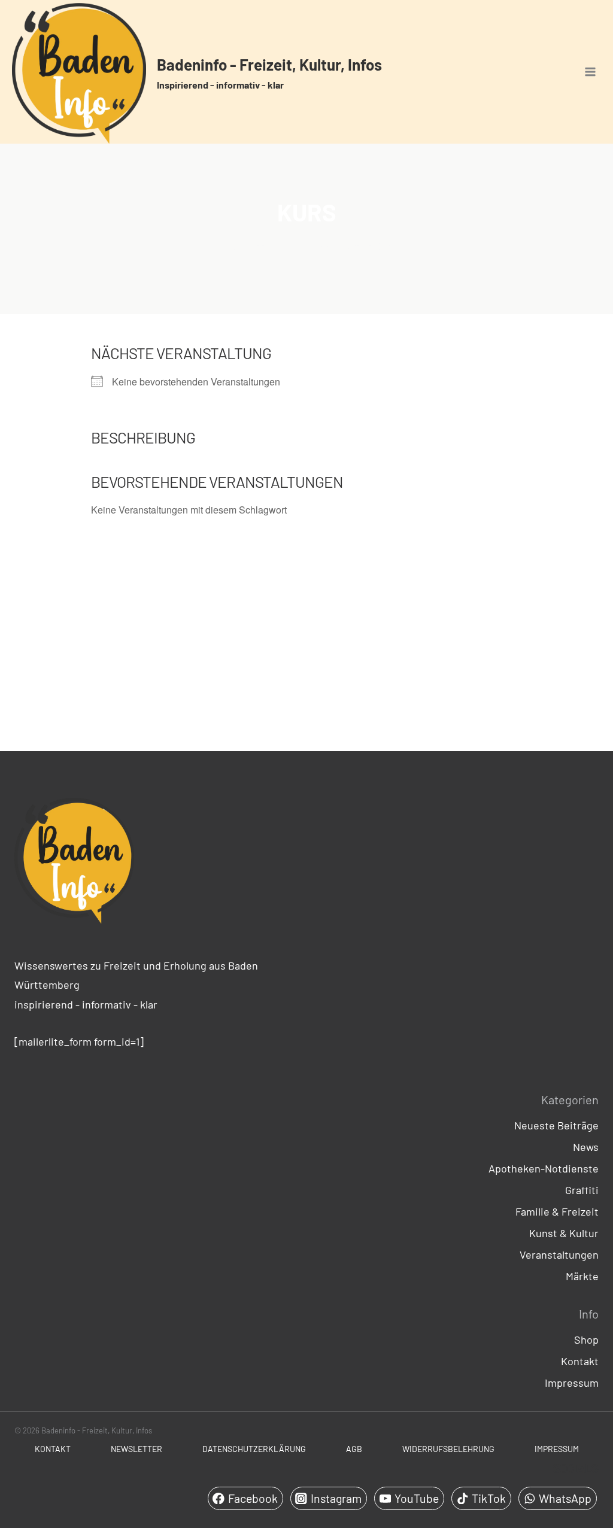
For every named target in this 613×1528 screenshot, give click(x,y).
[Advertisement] (306, 635)
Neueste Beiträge (556, 1125)
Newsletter (136, 1449)
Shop (586, 1339)
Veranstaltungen (559, 1254)
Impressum (572, 1382)
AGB (354, 1449)
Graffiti (582, 1189)
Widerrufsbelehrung (448, 1449)
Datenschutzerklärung (254, 1449)
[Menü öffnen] (590, 72)
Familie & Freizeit (557, 1211)
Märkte (582, 1276)
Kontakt (580, 1361)
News (586, 1146)
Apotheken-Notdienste (543, 1168)
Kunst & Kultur (564, 1233)
